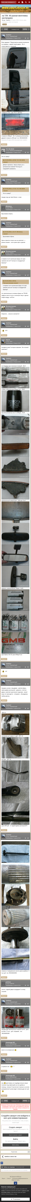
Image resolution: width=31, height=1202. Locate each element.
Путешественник (11, 251)
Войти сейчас (15, 1145)
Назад (5, 29)
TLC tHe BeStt (10, 149)
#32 (28, 667)
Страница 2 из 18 (16, 29)
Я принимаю (16, 1199)
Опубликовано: (13, 38)
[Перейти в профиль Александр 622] (3, 1044)
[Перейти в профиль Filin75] (3, 341)
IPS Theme (12, 1176)
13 (28, 1151)
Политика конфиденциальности (20, 1178)
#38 (28, 1045)
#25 (28, 226)
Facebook (15, 1183)
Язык (3, 1178)
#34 (28, 708)
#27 (28, 275)
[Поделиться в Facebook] (2, 1163)
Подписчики (14, 1151)
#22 (28, 152)
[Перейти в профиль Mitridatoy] (3, 208)
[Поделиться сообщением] (25, 38)
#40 (28, 1079)
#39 (28, 1062)
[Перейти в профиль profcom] (3, 983)
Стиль (8, 1178)
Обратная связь (15, 1180)
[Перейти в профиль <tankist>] (3, 36)
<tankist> (8, 20)
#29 (28, 326)
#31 (28, 361)
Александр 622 (10, 1042)
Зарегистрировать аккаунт (15, 1135)
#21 (28, 38)
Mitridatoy (9, 206)
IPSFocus (19, 1176)
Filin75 (8, 340)
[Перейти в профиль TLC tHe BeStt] (3, 150)
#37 (28, 1004)
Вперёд (25, 29)
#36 (28, 985)
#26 (28, 254)
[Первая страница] (2, 29)
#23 (28, 183)
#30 (28, 343)
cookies (3, 1190)
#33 (28, 684)
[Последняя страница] (29, 29)
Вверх (3, 144)
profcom (8, 982)
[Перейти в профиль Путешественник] (3, 253)
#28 (28, 309)
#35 (28, 838)
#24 (28, 209)
